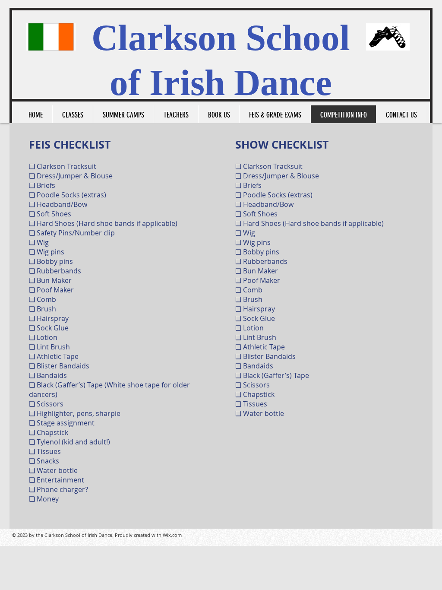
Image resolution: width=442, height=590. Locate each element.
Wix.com (172, 535)
